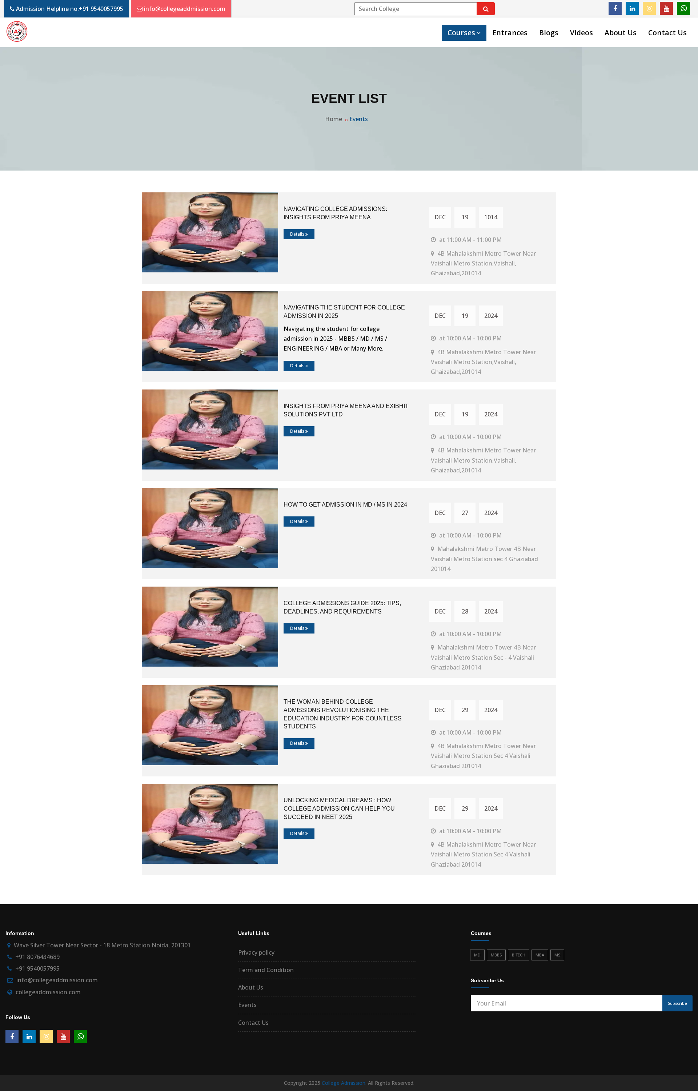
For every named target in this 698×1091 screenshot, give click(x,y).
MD (477, 955)
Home (333, 119)
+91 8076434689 (37, 957)
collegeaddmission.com (48, 992)
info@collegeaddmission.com (184, 9)
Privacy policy (256, 952)
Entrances (509, 32)
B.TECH (518, 955)
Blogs (548, 32)
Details (297, 234)
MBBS (496, 955)
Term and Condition (266, 970)
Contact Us (667, 32)
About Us (621, 32)
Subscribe (677, 1003)
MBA (539, 955)
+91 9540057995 (101, 9)
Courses (461, 32)
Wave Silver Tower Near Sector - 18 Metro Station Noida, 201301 (102, 945)
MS (557, 955)
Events (358, 119)
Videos (581, 32)
